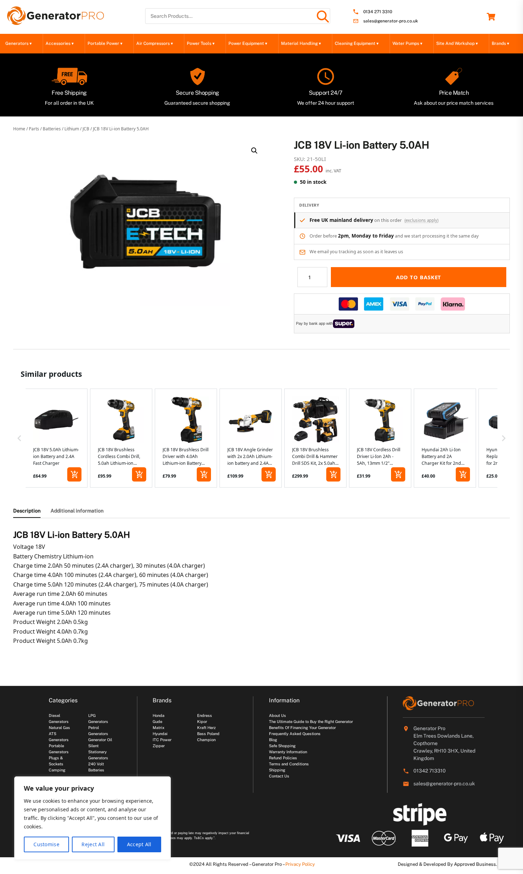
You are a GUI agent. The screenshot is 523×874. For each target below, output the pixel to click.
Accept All (139, 844)
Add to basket (419, 277)
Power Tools (201, 43)
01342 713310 (429, 771)
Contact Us (279, 776)
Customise (46, 844)
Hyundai (160, 734)
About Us (277, 715)
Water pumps (407, 43)
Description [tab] (27, 511)
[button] (254, 150)
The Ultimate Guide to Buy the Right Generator (311, 721)
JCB (86, 129)
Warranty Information (288, 752)
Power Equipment (247, 43)
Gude (157, 721)
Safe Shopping (282, 746)
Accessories (60, 43)
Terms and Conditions (289, 764)
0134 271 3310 (377, 12)
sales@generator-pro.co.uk (390, 21)
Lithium (71, 129)
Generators (18, 43)
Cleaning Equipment (357, 43)
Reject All (93, 844)
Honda (158, 715)
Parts (34, 129)
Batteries (52, 129)
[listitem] (56, 438)
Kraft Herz (206, 727)
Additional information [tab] (77, 511)
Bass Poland (208, 734)
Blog (273, 740)
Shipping (277, 770)
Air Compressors (154, 43)
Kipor (202, 721)
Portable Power (105, 43)
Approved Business (475, 864)
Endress (204, 715)
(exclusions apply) (421, 220)
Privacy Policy (300, 864)
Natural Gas (59, 727)
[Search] (322, 16)
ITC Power (162, 740)
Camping (57, 770)
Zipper (159, 746)
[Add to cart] (74, 474)
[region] (92, 818)
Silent (93, 746)
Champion (206, 740)
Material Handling (301, 43)
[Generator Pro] (55, 21)
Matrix (158, 727)
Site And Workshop (457, 43)
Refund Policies (283, 758)
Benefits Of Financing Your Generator (302, 727)
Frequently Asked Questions (295, 734)
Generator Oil (100, 740)
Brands (500, 43)
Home (19, 129)
